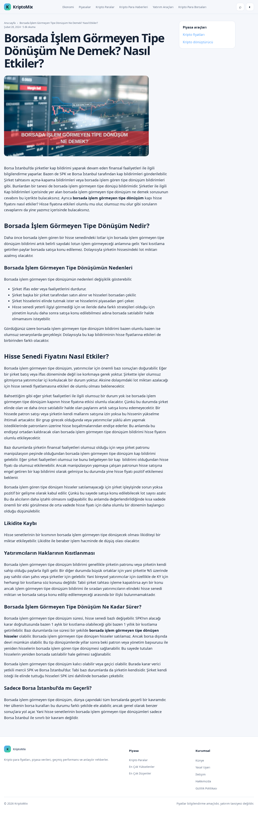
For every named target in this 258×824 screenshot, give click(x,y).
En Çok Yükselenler (142, 767)
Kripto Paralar (105, 7)
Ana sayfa (10, 23)
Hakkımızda (203, 781)
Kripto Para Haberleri (133, 7)
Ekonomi (68, 7)
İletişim (201, 774)
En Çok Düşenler (140, 773)
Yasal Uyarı (203, 767)
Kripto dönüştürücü (198, 42)
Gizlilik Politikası (206, 788)
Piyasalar (85, 7)
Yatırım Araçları (163, 7)
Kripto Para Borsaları (192, 7)
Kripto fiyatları (194, 34)
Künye (200, 760)
